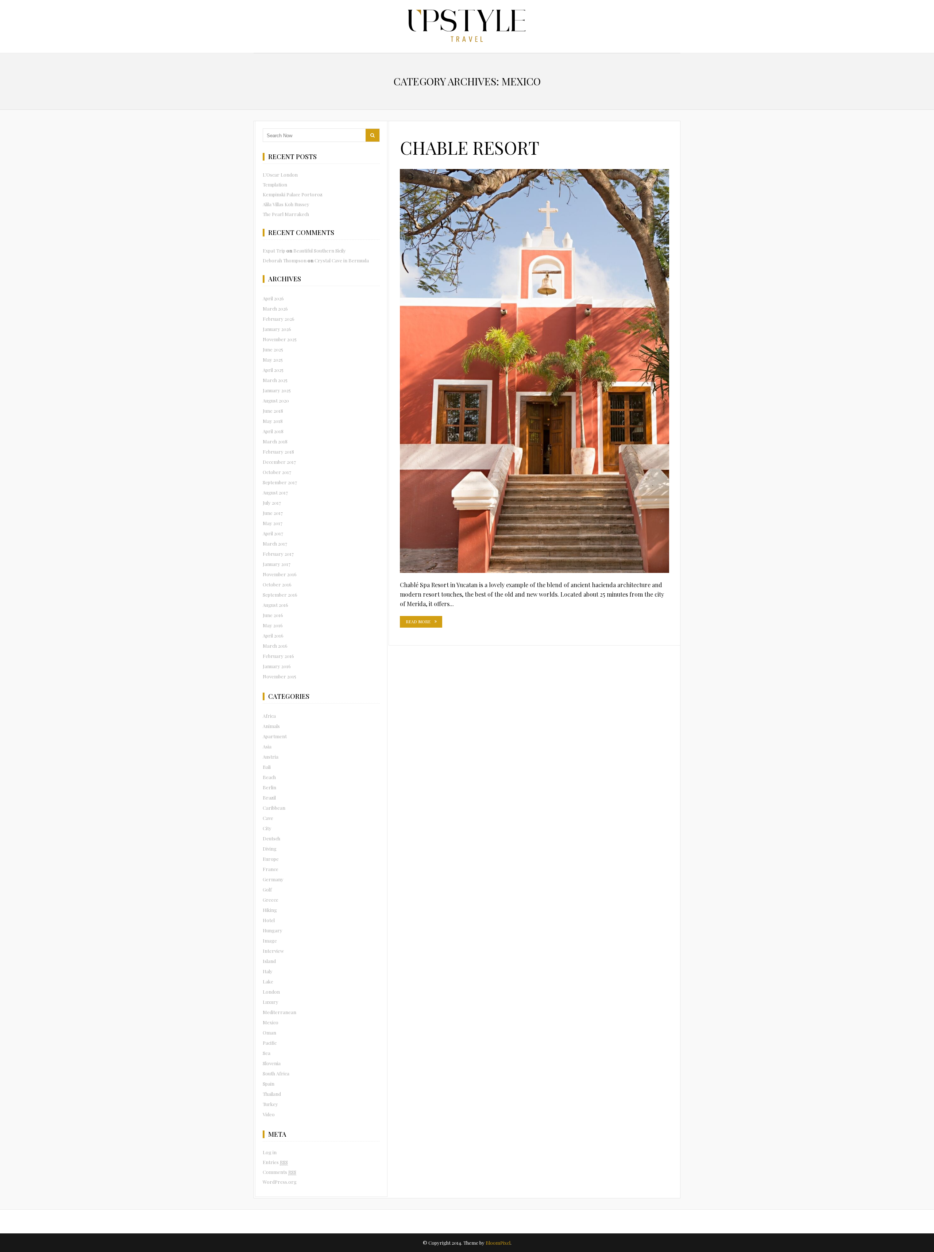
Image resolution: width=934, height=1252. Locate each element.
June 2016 (273, 615)
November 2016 (280, 574)
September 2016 (280, 595)
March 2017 (275, 543)
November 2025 (280, 339)
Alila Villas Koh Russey (286, 204)
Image (270, 940)
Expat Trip (274, 250)
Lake (268, 981)
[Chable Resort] (534, 371)
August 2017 (275, 492)
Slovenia (272, 1063)
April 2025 (273, 370)
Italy (268, 971)
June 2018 (273, 411)
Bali (267, 767)
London (271, 992)
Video (269, 1114)
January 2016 (277, 666)
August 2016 (275, 605)
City (267, 828)
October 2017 (277, 472)
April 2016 (273, 635)
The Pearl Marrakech (286, 214)
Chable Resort (469, 147)
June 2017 (273, 513)
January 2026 (277, 329)
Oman (269, 1032)
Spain (268, 1083)
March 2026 (275, 308)
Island (269, 961)
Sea (266, 1053)
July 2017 (272, 503)
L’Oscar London (280, 175)
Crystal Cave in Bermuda (341, 260)
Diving (270, 848)
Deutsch (271, 838)
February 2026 (278, 319)
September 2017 (280, 482)
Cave (268, 818)
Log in (270, 1152)
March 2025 (275, 380)
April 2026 (273, 298)
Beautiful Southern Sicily (319, 250)
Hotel (269, 920)
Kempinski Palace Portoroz (293, 194)
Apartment (275, 736)
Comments (279, 1172)
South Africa (276, 1073)
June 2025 (273, 349)
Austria (270, 757)
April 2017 (273, 533)
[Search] (372, 135)
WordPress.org (280, 1182)
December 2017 (279, 462)
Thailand (272, 1094)
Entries (275, 1162)
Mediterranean (279, 1012)
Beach (269, 777)
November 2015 (279, 676)
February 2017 (278, 554)
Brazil (269, 797)
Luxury (270, 1002)
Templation (275, 184)
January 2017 (276, 564)
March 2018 (275, 441)
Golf (267, 889)
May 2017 (272, 523)
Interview (273, 951)
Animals (271, 726)
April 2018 (273, 431)
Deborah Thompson (284, 260)
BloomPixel (498, 1243)
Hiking (270, 910)
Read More (418, 621)
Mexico (270, 1022)
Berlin (269, 787)
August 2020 (276, 400)
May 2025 (273, 360)
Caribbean (274, 808)
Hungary (272, 930)
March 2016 (275, 646)
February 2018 (278, 451)
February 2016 (278, 656)
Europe (271, 859)
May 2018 (273, 421)
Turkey (270, 1104)
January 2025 (277, 390)
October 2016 (277, 584)
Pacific (270, 1043)
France (270, 869)
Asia (267, 746)
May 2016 (273, 625)
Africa (269, 716)
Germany (273, 879)
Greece (270, 900)
